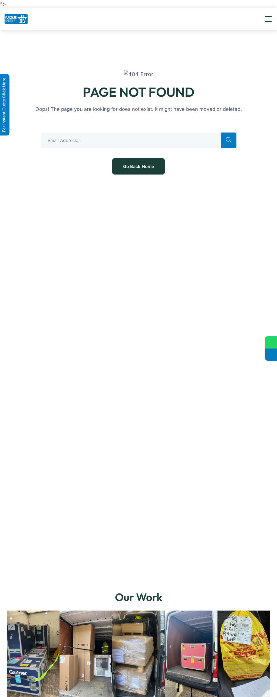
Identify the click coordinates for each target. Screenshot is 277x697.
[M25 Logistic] (16, 19)
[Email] (271, 354)
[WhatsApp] (271, 342)
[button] (12, 657)
